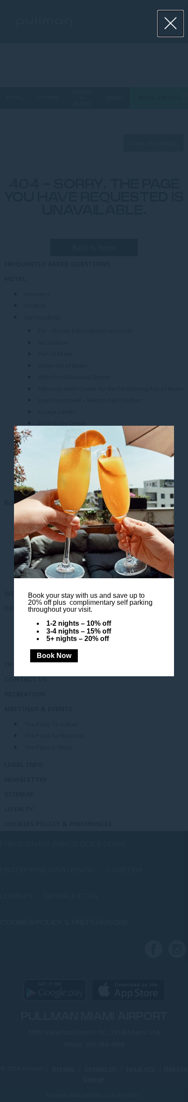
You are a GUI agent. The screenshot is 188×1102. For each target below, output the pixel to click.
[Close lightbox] (171, 23)
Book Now (54, 655)
